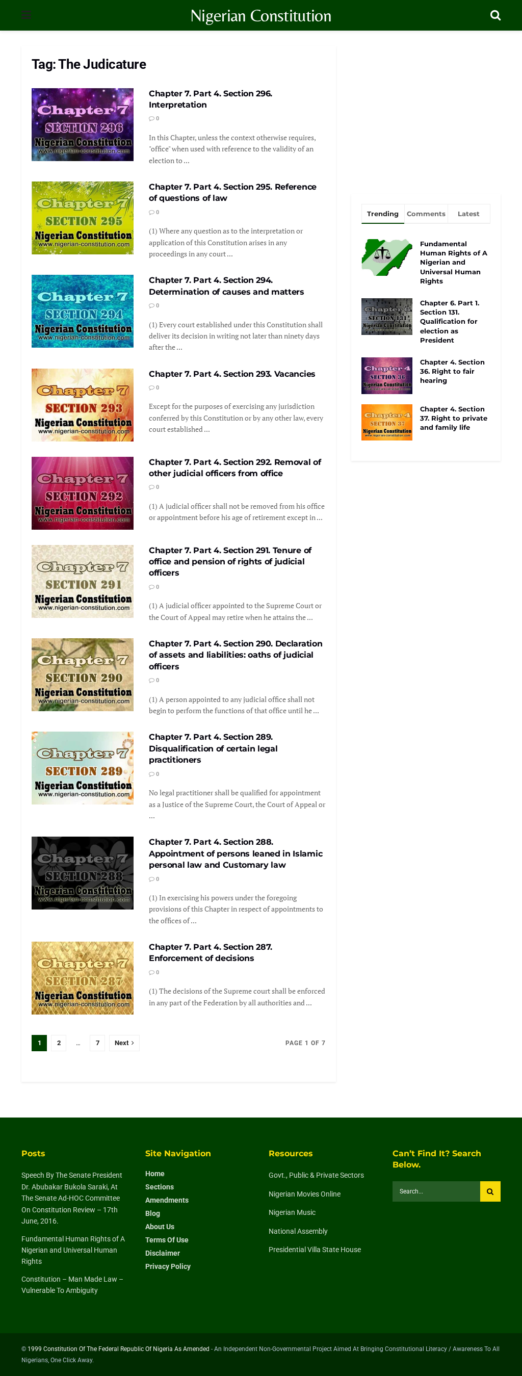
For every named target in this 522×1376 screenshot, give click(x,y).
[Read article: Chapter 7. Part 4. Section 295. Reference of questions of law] (83, 217)
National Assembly (298, 1231)
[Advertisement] (426, 109)
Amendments (167, 1200)
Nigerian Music (292, 1212)
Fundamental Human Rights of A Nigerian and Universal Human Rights (453, 262)
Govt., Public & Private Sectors (316, 1175)
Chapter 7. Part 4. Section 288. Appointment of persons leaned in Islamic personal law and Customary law (235, 853)
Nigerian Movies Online (305, 1194)
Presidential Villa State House (315, 1249)
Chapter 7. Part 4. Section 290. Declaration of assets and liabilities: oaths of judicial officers (235, 655)
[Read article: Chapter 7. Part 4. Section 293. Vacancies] (83, 405)
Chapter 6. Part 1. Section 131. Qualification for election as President (449, 321)
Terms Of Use (167, 1240)
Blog (152, 1213)
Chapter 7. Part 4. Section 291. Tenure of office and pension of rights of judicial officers (230, 562)
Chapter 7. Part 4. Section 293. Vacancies (232, 374)
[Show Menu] (26, 15)
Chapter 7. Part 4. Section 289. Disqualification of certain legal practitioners (213, 748)
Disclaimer (162, 1253)
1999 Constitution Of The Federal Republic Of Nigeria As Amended (119, 1349)
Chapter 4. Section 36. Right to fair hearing (452, 371)
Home (155, 1174)
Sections (159, 1187)
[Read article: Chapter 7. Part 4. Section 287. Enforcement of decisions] (83, 978)
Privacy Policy (168, 1266)
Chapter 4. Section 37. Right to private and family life (453, 418)
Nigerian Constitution (260, 15)
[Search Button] (495, 15)
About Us (159, 1227)
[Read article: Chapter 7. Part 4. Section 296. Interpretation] (83, 124)
